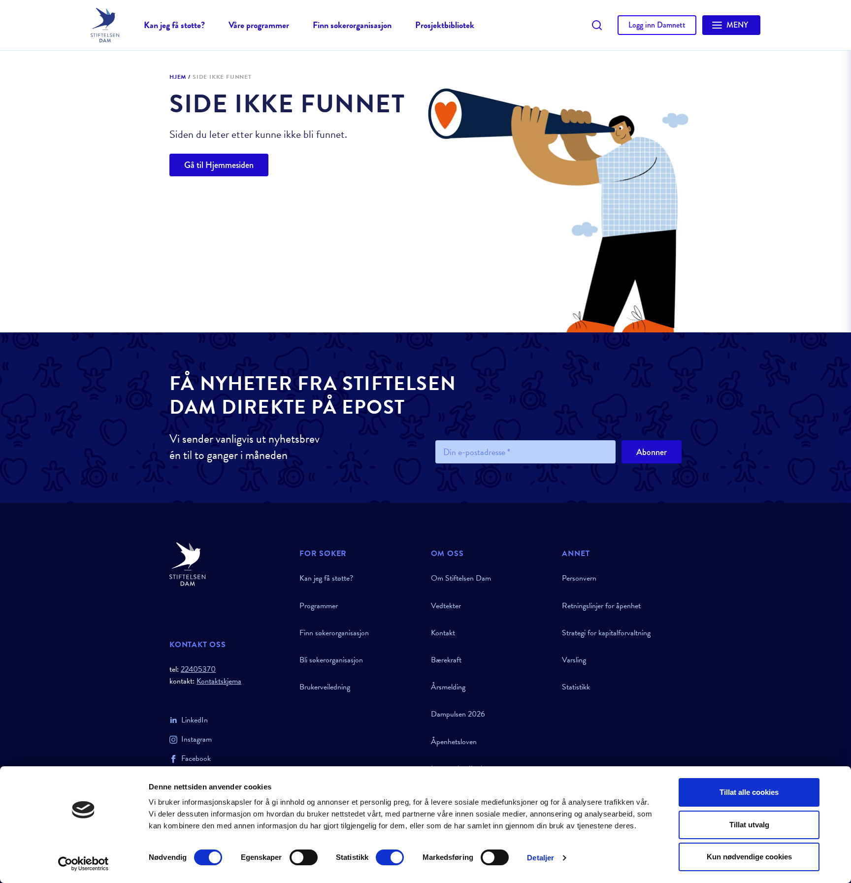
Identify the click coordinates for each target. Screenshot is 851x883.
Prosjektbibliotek (444, 25)
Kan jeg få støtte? (174, 25)
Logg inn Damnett (657, 25)
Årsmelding (448, 687)
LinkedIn (194, 720)
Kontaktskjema (218, 681)
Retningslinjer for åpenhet (601, 606)
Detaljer (540, 857)
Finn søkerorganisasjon (352, 25)
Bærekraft (446, 660)
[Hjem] (228, 564)
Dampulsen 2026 (458, 714)
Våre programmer (259, 25)
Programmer (318, 606)
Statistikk (576, 687)
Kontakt (443, 633)
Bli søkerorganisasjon (331, 660)
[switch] (304, 857)
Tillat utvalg (749, 824)
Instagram (196, 739)
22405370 (198, 669)
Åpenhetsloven (454, 742)
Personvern (579, 578)
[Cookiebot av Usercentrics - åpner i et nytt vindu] (83, 863)
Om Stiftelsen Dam (461, 578)
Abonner (651, 452)
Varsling (574, 660)
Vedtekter (446, 606)
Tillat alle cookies (749, 792)
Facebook (196, 758)
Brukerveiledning (324, 687)
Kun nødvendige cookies (749, 856)
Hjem (177, 77)
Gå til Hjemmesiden (219, 165)
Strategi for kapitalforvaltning (606, 633)
